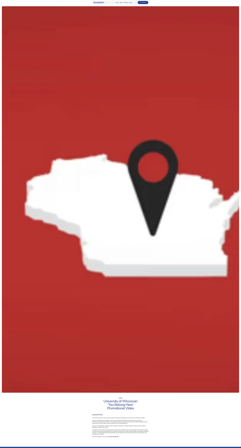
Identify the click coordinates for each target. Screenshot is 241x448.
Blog (131, 2)
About (121, 2)
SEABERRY (98, 2)
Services (126, 2)
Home (117, 2)
